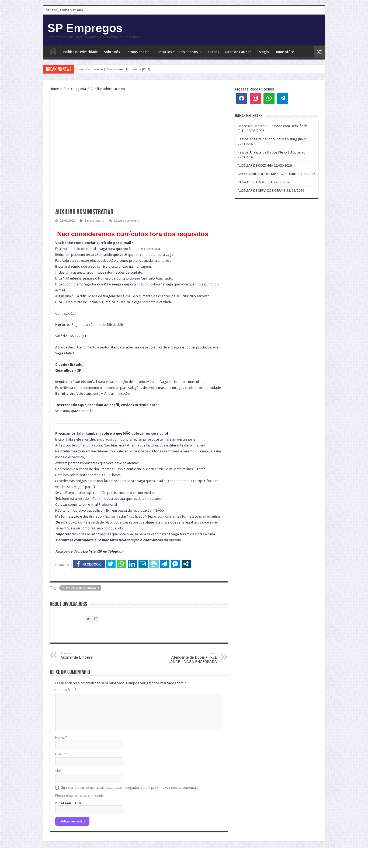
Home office (284, 52)
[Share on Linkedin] (132, 564)
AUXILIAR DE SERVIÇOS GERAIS (262, 191)
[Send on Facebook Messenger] (175, 564)
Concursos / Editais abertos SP (178, 52)
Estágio (263, 52)
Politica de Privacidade (80, 52)
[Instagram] (255, 98)
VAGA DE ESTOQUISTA (255, 182)
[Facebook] (317, 10)
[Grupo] (269, 98)
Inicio (113, 10)
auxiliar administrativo (81, 588)
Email (60, 754)
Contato (97, 10)
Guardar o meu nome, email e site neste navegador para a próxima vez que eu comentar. (129, 788)
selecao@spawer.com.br (74, 411)
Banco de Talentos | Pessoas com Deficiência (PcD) (113, 69)
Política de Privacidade (139, 10)
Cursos (213, 52)
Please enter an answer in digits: (80, 795)
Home (54, 89)
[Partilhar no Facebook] (89, 564)
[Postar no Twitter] (111, 564)
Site (58, 771)
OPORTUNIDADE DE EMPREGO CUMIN (267, 174)
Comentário (65, 690)
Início (53, 51)
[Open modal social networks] (186, 564)
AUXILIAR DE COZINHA (255, 165)
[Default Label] (283, 98)
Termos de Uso (193, 10)
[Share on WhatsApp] (121, 564)
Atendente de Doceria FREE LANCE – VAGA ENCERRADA (192, 658)
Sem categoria (75, 89)
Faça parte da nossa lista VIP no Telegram (89, 551)
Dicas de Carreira (238, 52)
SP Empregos (85, 28)
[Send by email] (143, 564)
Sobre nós (169, 10)
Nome (61, 737)
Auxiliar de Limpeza (76, 655)
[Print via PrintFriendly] (154, 564)
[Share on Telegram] (164, 564)
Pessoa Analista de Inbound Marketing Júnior (272, 139)
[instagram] (322, 10)
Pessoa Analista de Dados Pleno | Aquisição (271, 152)
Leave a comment (126, 220)
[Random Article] (319, 52)
